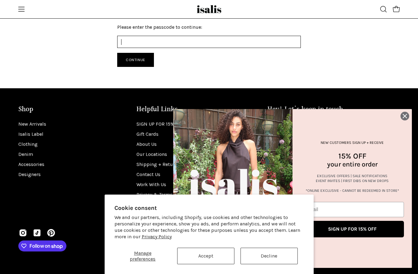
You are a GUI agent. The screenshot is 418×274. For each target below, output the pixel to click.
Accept (205, 256)
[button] (383, 9)
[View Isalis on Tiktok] (37, 232)
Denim (25, 154)
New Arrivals (32, 124)
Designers (29, 174)
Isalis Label (30, 134)
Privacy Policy (157, 236)
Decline (269, 256)
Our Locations (151, 154)
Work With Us (151, 184)
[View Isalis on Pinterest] (51, 232)
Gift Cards (147, 134)
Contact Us (148, 174)
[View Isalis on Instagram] (23, 232)
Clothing (28, 144)
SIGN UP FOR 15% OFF (160, 124)
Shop (25, 109)
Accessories (31, 164)
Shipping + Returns (158, 164)
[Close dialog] (404, 116)
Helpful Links (157, 109)
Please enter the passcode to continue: (159, 27)
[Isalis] (209, 9)
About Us (146, 144)
